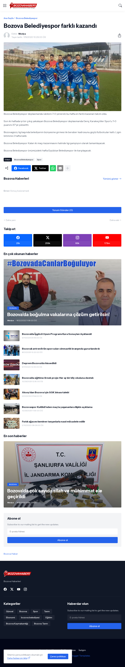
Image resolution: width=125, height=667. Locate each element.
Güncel (9, 611)
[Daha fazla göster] (67, 168)
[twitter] (11, 589)
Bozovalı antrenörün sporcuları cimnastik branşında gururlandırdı (61, 348)
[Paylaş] (118, 35)
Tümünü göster (110, 178)
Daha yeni (11, 220)
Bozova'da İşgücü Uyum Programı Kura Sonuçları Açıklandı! (57, 333)
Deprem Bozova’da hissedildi (39, 363)
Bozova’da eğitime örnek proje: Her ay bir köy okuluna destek (58, 377)
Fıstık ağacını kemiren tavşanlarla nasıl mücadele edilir (53, 421)
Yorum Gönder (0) (62, 210)
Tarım (47, 611)
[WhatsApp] (53, 168)
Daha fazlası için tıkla (17, 658)
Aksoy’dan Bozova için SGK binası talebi (45, 392)
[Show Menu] (4, 5)
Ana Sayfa (9, 18)
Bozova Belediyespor (27, 18)
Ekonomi (10, 617)
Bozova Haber (11, 553)
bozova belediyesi (30, 617)
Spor (39, 159)
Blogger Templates (80, 655)
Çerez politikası (58, 656)
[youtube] (18, 589)
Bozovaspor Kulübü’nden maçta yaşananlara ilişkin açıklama (57, 407)
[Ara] (120, 5)
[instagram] (25, 589)
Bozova (23, 611)
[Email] (60, 168)
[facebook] (5, 589)
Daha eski (114, 220)
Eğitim (49, 617)
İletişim (82, 650)
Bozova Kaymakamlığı (17, 623)
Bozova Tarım (41, 623)
